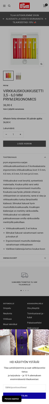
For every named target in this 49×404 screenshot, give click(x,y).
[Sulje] (45, 333)
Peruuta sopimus (12, 399)
